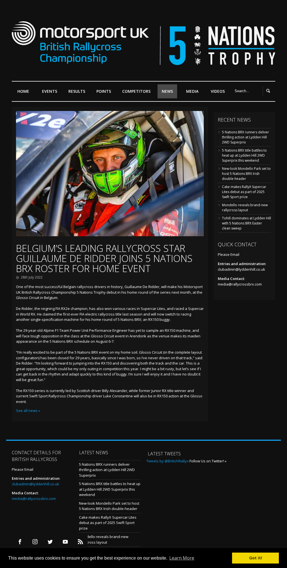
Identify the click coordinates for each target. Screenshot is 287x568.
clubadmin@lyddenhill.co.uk (241, 269)
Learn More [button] (181, 558)
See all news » (28, 410)
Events (49, 91)
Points (103, 91)
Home (23, 91)
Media (192, 91)
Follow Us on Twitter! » (207, 460)
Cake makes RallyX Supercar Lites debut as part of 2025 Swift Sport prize (244, 191)
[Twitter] (50, 542)
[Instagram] (35, 542)
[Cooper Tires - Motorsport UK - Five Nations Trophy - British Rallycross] (143, 61)
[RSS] (80, 542)
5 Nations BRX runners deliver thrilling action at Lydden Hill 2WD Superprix (245, 137)
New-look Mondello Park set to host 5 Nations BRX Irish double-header (246, 173)
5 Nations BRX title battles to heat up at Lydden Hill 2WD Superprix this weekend (244, 155)
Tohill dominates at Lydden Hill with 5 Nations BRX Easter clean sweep (246, 223)
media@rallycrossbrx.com (240, 284)
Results (76, 91)
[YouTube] (65, 542)
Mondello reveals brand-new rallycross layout (245, 207)
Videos (218, 91)
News (167, 91)
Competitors (136, 91)
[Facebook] (20, 542)
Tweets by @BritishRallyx (167, 460)
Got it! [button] (255, 557)
